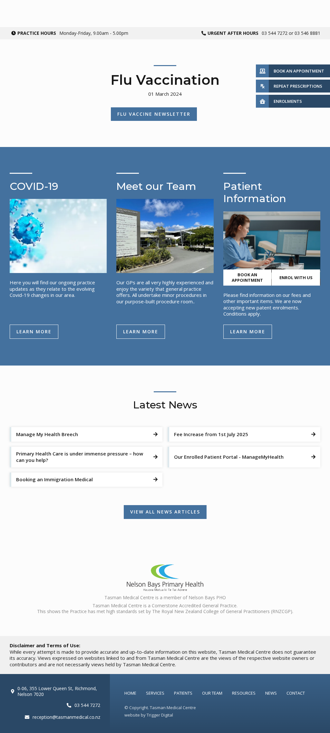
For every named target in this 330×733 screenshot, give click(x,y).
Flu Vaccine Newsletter (153, 114)
